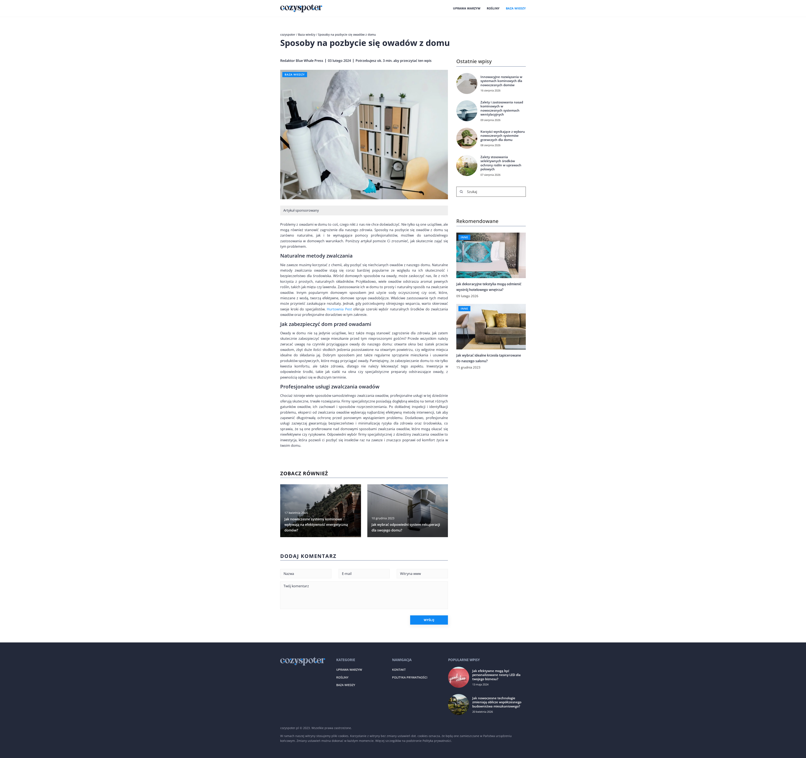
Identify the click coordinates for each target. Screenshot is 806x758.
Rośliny (493, 8)
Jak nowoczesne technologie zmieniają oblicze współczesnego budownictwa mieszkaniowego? (496, 702)
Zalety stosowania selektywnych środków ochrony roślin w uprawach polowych (500, 163)
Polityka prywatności (409, 677)
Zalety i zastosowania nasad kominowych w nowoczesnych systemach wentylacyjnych (501, 108)
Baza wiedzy (516, 8)
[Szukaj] (461, 192)
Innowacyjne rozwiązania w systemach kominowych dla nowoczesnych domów (501, 81)
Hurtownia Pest (339, 309)
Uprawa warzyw (466, 8)
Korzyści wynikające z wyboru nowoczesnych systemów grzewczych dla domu (502, 136)
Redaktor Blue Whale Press (301, 60)
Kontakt (399, 670)
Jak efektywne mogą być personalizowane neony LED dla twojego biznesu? (496, 675)
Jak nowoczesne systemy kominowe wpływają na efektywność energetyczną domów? (316, 525)
